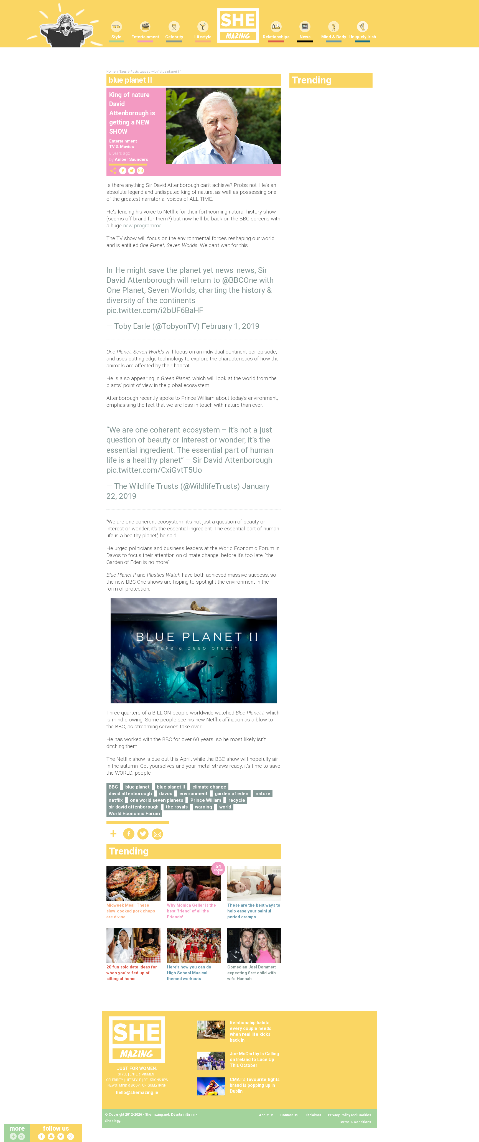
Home (111, 71)
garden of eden (231, 793)
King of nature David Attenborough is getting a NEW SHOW (132, 113)
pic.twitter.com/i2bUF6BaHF (154, 310)
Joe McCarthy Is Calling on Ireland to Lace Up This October (254, 1059)
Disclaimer (312, 1115)
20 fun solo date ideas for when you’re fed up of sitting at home (131, 973)
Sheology (112, 1121)
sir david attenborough (134, 807)
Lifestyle (203, 36)
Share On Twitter (132, 170)
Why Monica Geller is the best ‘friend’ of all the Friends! (191, 911)
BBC (113, 787)
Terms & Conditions (355, 1122)
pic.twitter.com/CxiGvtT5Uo (154, 470)
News (305, 36)
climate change (209, 787)
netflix (116, 800)
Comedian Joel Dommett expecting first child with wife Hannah (251, 973)
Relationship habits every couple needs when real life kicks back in (250, 1031)
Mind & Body (333, 36)
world (225, 807)
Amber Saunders (131, 159)
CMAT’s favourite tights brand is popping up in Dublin (255, 1085)
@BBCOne (239, 280)
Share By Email (140, 170)
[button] (22, 1137)
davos (165, 793)
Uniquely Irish (362, 36)
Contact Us (289, 1115)
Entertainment (145, 36)
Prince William (205, 800)
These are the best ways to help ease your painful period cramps (253, 911)
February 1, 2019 (231, 326)
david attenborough (130, 793)
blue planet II (171, 787)
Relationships (276, 36)
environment (193, 793)
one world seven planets (156, 800)
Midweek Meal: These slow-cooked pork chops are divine (130, 911)
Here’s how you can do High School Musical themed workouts (189, 973)
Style (116, 36)
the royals (177, 807)
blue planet (137, 787)
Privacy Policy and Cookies (349, 1115)
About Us (266, 1115)
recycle (236, 800)
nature (263, 793)
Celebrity (174, 36)
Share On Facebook (123, 170)
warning (203, 807)
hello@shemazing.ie (137, 1092)
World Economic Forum (134, 813)
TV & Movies (121, 146)
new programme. (143, 225)
